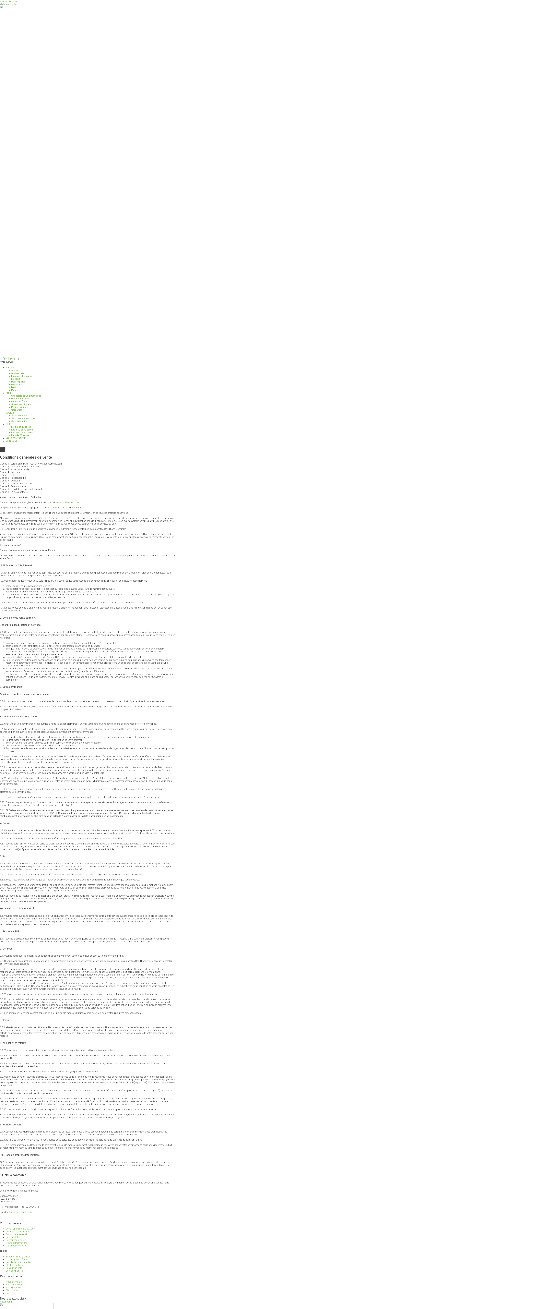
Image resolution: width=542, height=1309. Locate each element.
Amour (14, 370)
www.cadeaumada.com (68, 502)
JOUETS (10, 412)
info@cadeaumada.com (19, 1212)
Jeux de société (19, 415)
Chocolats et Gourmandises (26, 395)
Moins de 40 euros (21, 426)
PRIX (8, 424)
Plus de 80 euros (20, 435)
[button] (6, 362)
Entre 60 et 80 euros (22, 432)
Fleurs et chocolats (21, 376)
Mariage (15, 378)
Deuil (14, 387)
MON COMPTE (13, 441)
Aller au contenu (8, 1)
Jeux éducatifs (19, 421)
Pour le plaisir (18, 381)
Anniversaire (17, 373)
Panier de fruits (19, 401)
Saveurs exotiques (21, 404)
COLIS (9, 393)
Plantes (15, 390)
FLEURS (10, 367)
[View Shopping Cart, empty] (2, 449)
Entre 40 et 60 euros (22, 429)
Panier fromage (19, 407)
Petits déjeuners (20, 398)
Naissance (16, 384)
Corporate (16, 409)
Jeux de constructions (23, 418)
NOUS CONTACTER (16, 438)
